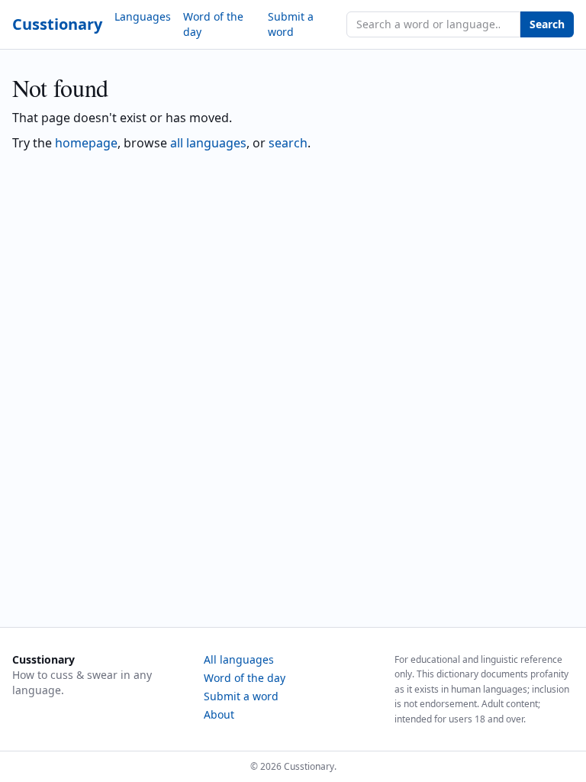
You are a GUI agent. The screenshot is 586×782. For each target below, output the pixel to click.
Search (547, 24)
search (288, 142)
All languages (239, 659)
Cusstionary (57, 24)
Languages (142, 16)
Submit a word (291, 24)
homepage (86, 142)
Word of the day (213, 24)
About (219, 714)
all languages (208, 142)
